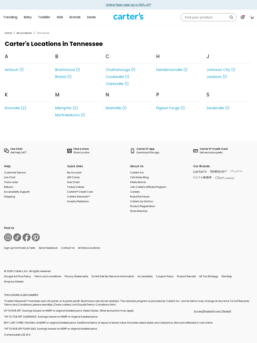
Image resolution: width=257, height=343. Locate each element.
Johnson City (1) (221, 69)
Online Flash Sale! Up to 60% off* (128, 5)
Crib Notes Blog (139, 177)
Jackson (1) (217, 76)
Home (8, 33)
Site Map (226, 276)
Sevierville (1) (218, 107)
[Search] (231, 17)
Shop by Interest (13, 281)
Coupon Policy (165, 276)
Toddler (44, 17)
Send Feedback (48, 248)
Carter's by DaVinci (141, 201)
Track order (11, 182)
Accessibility (145, 276)
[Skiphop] (202, 177)
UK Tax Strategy (208, 276)
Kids (60, 17)
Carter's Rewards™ (78, 196)
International (138, 182)
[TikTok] (17, 237)
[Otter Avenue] (225, 177)
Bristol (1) (63, 76)
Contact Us (68, 248)
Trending (10, 17)
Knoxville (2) (16, 107)
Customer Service (15, 172)
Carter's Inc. (137, 172)
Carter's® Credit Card (80, 191)
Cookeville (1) (117, 76)
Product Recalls (186, 276)
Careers (135, 191)
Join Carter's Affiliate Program (148, 187)
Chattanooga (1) (121, 69)
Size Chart (73, 182)
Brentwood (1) (67, 69)
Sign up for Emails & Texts (19, 248)
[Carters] (200, 171)
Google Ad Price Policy (17, 276)
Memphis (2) (66, 107)
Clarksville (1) (117, 83)
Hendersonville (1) (172, 69)
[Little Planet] (236, 171)
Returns (8, 187)
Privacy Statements (76, 276)
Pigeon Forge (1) (170, 107)
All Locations (24, 33)
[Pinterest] (36, 237)
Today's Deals (75, 187)
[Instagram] (8, 237)
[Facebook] (26, 237)
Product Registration (142, 206)
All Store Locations (89, 248)
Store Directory (139, 211)
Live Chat (9, 177)
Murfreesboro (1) (70, 114)
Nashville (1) (116, 107)
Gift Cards (73, 177)
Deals (91, 17)
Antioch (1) (14, 69)
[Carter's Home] (128, 16)
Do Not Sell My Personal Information (113, 276)
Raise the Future (139, 196)
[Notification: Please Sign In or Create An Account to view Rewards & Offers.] (242, 17)
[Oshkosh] (218, 171)
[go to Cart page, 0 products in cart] (252, 17)
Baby (28, 17)
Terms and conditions (47, 276)
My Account (74, 172)
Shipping (9, 196)
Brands (75, 17)
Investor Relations (78, 201)
